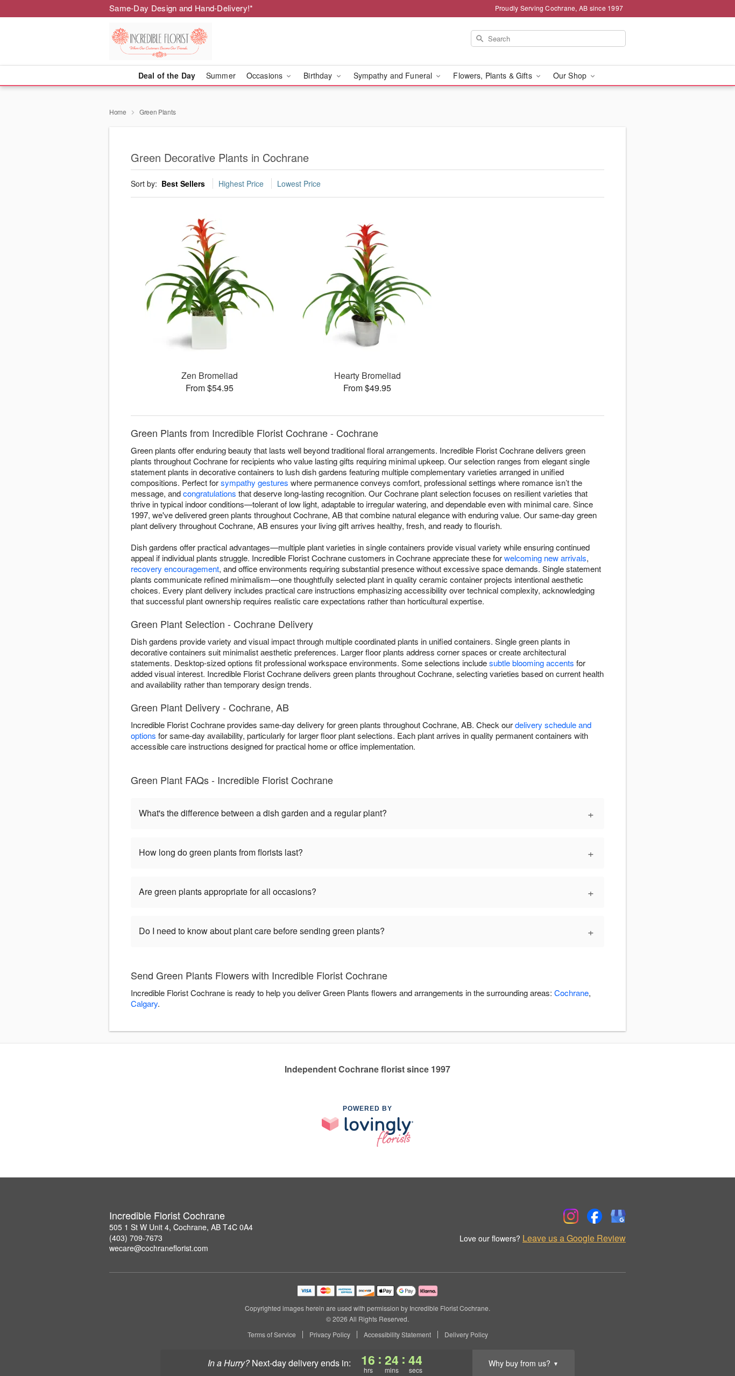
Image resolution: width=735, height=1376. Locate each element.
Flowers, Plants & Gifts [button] (493, 75)
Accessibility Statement (397, 1334)
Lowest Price (299, 183)
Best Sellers (183, 183)
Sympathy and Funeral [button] (394, 75)
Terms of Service (272, 1334)
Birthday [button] (318, 75)
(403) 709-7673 (135, 1237)
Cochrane (571, 992)
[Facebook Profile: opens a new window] (594, 1216)
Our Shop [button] (571, 75)
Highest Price (241, 183)
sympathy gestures (254, 482)
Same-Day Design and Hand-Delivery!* (181, 7)
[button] (707, 1330)
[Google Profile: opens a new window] (618, 1216)
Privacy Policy (329, 1334)
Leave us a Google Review (574, 1238)
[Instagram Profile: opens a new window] (570, 1216)
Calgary (144, 1003)
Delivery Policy (466, 1334)
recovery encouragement (175, 568)
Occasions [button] (265, 75)
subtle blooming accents (531, 662)
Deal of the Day (166, 75)
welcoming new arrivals (545, 557)
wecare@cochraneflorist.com (158, 1248)
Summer (221, 75)
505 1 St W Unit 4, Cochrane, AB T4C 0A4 (181, 1227)
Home (117, 111)
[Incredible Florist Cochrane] (186, 41)
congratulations (209, 493)
